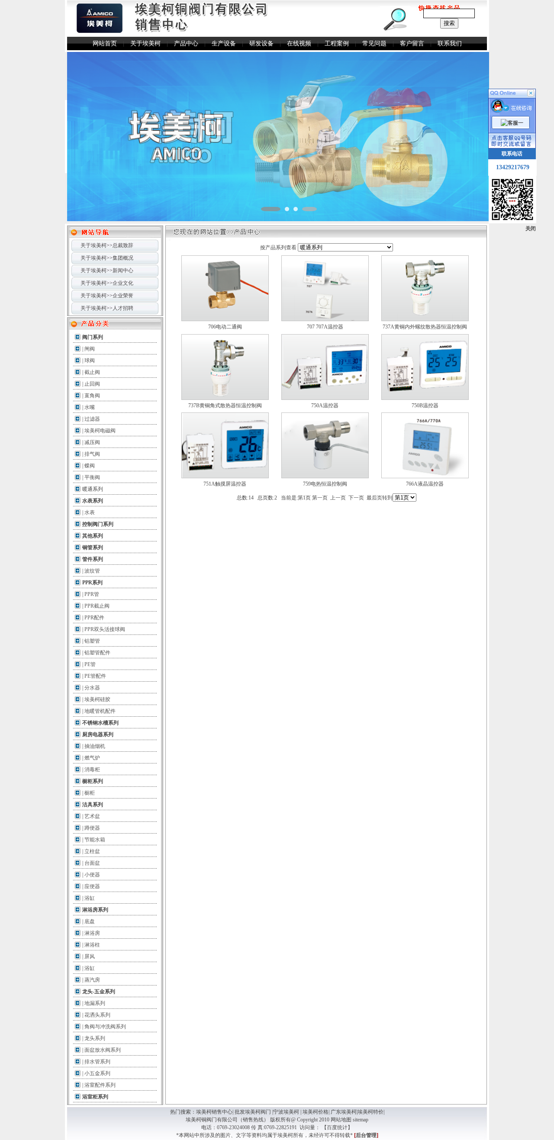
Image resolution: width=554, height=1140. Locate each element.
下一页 (356, 498)
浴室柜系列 (95, 1097)
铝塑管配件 (97, 653)
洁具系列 (92, 805)
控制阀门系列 (97, 524)
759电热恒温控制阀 (325, 484)
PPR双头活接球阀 (104, 629)
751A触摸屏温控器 (224, 484)
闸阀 (89, 349)
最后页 (374, 498)
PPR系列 (92, 583)
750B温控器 (425, 406)
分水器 (92, 688)
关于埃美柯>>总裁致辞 (107, 245)
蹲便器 (92, 828)
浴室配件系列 (100, 1085)
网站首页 (105, 43)
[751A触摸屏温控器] (225, 476)
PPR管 (91, 594)
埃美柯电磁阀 (100, 431)
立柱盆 (92, 851)
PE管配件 (95, 676)
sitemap (360, 1120)
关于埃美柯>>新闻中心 (107, 270)
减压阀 (92, 442)
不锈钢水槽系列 (100, 723)
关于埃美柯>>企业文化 (107, 283)
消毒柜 (92, 769)
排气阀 (92, 454)
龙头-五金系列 (98, 992)
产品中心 (186, 43)
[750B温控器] (425, 398)
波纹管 (92, 571)
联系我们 (450, 43)
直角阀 (92, 396)
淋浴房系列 (95, 910)
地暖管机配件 (100, 711)
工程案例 (337, 43)
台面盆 (92, 863)
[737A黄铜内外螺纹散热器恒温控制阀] (425, 319)
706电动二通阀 (225, 327)
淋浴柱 (92, 945)
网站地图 (341, 1120)
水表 (89, 512)
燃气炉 (92, 758)
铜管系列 (92, 547)
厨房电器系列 (97, 734)
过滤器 (92, 419)
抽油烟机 (94, 746)
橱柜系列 (92, 781)
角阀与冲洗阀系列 (105, 1027)
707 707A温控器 (325, 327)
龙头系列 (94, 1038)
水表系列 (92, 501)
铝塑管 (92, 641)
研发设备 (261, 43)
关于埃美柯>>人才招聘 (107, 308)
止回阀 (92, 384)
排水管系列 (97, 1062)
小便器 (92, 875)
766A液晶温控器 (425, 484)
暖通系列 (92, 489)
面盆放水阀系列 (102, 1050)
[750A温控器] (325, 398)
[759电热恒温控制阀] (325, 476)
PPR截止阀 (97, 606)
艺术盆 (92, 816)
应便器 (92, 886)
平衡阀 (92, 477)
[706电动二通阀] (225, 319)
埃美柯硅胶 (97, 699)
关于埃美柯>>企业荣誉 (107, 296)
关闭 (530, 228)
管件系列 (92, 559)
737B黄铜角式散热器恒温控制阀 (225, 406)
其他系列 (92, 536)
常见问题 (374, 43)
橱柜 (89, 793)
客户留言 (412, 43)
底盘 (89, 921)
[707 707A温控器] (325, 319)
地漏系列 (94, 1003)
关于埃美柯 (145, 43)
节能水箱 (94, 840)
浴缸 (89, 898)
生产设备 (224, 43)
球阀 (89, 360)
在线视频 (299, 43)
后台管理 (366, 1135)
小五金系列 (97, 1073)
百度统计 (337, 1127)
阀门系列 (92, 337)
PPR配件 (94, 618)
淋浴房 (92, 933)
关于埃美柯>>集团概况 (107, 258)
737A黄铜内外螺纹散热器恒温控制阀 (425, 327)
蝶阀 (89, 466)
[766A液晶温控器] (425, 476)
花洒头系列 (97, 1015)
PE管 (90, 664)
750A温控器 (324, 406)
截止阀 (92, 372)
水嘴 (89, 407)
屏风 (89, 956)
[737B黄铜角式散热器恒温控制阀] (225, 398)
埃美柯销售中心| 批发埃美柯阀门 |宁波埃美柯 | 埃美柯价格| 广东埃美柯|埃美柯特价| (290, 1112)
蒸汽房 (92, 980)
